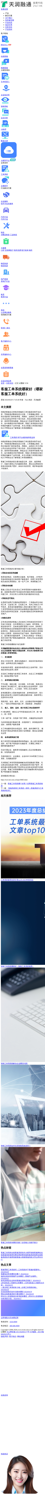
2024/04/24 (24, 1274)
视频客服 (4, 68)
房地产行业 (5, 281)
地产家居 (4, 279)
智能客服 (16, 1257)
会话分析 (4, 118)
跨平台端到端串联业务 (26, 437)
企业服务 (4, 201)
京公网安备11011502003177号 (18, 1332)
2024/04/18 (5, 1290)
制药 (30, 250)
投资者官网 (9, 20)
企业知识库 (5, 95)
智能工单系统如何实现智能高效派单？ (16, 1146)
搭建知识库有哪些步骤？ (10, 1274)
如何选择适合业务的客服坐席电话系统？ (16, 1280)
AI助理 (3, 129)
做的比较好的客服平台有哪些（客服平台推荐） (19, 1276)
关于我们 (8, 18)
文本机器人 (5, 82)
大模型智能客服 (31, 1253)
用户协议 (12, 1336)
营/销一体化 (5, 328)
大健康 (3, 248)
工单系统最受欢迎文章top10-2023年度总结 (17, 880)
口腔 (2, 250)
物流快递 (4, 263)
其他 (2, 310)
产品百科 (8, 29)
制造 (2, 232)
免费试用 (4, 9)
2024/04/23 (5, 1278)
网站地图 (20, 1336)
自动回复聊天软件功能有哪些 (12, 1292)
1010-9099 (13, 1322)
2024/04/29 (5, 1272)
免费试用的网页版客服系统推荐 (25, 1255)
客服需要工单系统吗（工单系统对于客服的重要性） (21, 1270)
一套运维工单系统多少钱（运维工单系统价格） (19, 1287)
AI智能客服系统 (26, 1257)
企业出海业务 (6, 381)
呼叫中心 (4, 45)
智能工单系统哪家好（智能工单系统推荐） (17, 966)
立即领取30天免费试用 (9, 1318)
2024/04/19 (9, 1285)
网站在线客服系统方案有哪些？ (13, 1294)
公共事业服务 (6, 312)
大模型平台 (5, 160)
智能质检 (4, 106)
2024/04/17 (17, 1298)
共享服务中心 (6, 354)
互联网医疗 (9, 250)
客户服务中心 (6, 341)
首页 (2, 383)
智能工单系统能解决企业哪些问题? (14, 1063)
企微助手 (4, 186)
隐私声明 (4, 1336)
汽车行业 (4, 217)
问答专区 (8, 27)
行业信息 (8, 22)
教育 (2, 294)
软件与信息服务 (7, 204)
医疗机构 (24, 250)
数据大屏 (4, 141)
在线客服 (4, 56)
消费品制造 (5, 235)
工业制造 (13, 235)
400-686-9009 (14, 1326)
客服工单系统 (6, 1253)
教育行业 (4, 297)
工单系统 (4, 174)
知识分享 (8, 25)
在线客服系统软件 (18, 1253)
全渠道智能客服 (7, 368)
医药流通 (17, 250)
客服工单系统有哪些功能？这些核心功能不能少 (19, 1242)
